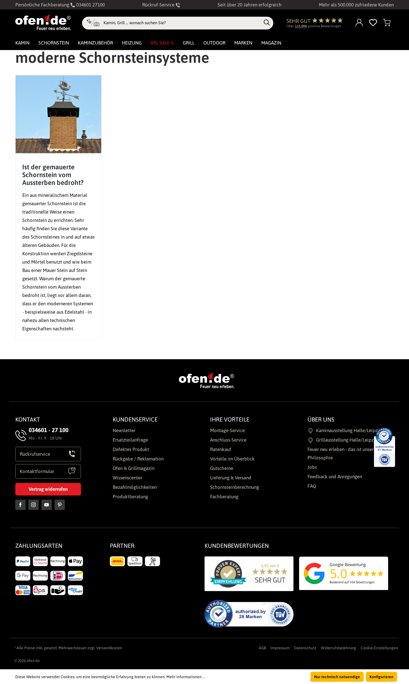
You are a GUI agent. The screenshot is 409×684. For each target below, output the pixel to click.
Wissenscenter (127, 477)
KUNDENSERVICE (135, 419)
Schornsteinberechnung (234, 487)
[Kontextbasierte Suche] (93, 23)
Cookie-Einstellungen (379, 648)
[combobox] (182, 23)
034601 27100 (90, 5)
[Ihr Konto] (359, 22)
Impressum (280, 648)
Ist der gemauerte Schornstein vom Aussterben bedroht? (53, 174)
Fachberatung (224, 496)
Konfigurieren (381, 677)
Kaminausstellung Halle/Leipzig (349, 430)
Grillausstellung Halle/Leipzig (347, 440)
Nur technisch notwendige (337, 677)
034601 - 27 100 (48, 430)
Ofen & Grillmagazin (133, 468)
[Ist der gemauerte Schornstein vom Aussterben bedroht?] (58, 114)
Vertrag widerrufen (48, 489)
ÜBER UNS (320, 419)
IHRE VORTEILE (229, 419)
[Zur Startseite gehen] (43, 22)
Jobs (312, 467)
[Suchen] (266, 23)
